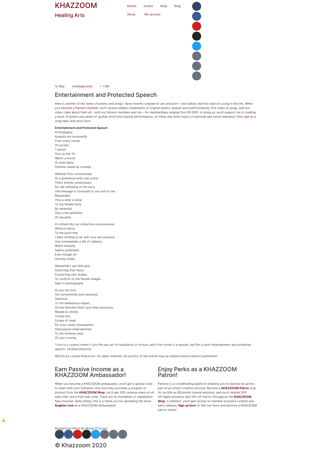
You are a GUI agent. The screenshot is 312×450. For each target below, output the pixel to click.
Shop (163, 6)
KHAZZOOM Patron (235, 388)
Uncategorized (82, 86)
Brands (131, 6)
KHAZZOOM (76, 5)
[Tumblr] (196, 6)
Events (148, 6)
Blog (177, 6)
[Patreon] (196, 56)
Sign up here (187, 405)
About (131, 14)
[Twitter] (196, 46)
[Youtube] (196, 26)
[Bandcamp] (196, 65)
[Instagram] (196, 36)
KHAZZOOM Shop (92, 392)
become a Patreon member (79, 108)
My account (152, 14)
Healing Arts (70, 15)
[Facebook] (196, 16)
